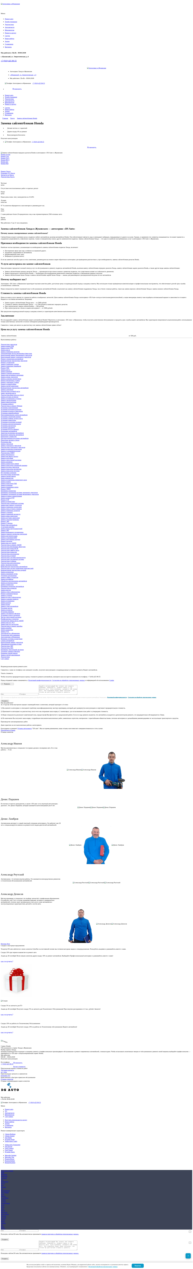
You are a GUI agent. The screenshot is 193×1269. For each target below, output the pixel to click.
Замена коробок (6, 628)
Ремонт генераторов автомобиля (12, 359)
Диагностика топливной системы (12, 559)
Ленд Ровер (5, 1192)
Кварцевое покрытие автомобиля (12, 435)
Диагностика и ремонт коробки (11, 626)
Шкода (3, 1196)
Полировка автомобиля (9, 431)
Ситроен (4, 1178)
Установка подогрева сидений (11, 422)
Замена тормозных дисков (10, 364)
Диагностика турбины (8, 561)
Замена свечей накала (8, 476)
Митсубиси (5, 1214)
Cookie (111, 680)
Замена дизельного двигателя (11, 445)
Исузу (3, 1183)
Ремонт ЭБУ (5, 521)
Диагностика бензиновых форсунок (13, 547)
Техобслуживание (11, 22)
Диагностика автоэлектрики (10, 563)
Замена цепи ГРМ (7, 348)
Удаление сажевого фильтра (10, 651)
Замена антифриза (7, 579)
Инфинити (4, 1182)
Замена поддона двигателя (10, 467)
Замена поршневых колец (9, 487)
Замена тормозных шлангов (10, 510)
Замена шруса (5, 370)
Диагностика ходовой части (10, 391)
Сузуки (3, 1201)
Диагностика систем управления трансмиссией (17, 568)
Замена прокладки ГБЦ (9, 483)
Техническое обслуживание (10, 635)
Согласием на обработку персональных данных (68, 680)
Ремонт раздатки (6, 541)
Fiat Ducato (8, 1146)
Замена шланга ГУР (7, 498)
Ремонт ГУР (5, 500)
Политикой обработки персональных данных (103, 1266)
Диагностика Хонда (7, 177)
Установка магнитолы (8, 426)
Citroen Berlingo (10, 1134)
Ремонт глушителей (7, 362)
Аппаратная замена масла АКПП (12, 621)
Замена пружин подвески (9, 397)
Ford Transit (9, 1150)
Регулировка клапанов (8, 473)
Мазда (3, 1210)
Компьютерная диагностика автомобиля (14, 388)
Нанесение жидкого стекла (10, 440)
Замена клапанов (6, 485)
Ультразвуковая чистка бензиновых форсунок (16, 353)
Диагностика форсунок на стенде (12, 395)
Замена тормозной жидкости (10, 514)
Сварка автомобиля (7, 640)
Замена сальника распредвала (11, 379)
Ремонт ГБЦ (5, 368)
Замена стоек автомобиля (9, 606)
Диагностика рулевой (8, 556)
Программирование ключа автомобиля (14, 415)
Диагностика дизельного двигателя (13, 447)
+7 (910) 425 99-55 (9, 61)
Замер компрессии (7, 478)
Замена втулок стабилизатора (11, 597)
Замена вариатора (7, 630)
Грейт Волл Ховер (7, 1171)
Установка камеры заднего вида (12, 418)
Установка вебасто (7, 404)
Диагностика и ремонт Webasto (11, 406)
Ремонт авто (9, 19)
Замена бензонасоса (7, 454)
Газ (2, 1189)
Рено (2, 1194)
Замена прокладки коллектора (11, 469)
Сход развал (5, 659)
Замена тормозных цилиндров (11, 507)
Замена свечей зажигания (9, 386)
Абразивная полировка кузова (11, 644)
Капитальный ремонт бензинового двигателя (16, 355)
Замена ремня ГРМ (7, 346)
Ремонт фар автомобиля (9, 525)
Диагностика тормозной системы (12, 503)
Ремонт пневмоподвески (9, 594)
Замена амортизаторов (8, 402)
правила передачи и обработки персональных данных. (60, 1234)
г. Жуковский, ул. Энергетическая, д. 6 (23, 75)
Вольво (3, 1187)
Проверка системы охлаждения (11, 639)
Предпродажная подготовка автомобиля (14, 438)
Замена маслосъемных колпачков (12, 375)
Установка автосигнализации (11, 424)
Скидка (7, 36)
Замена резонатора (7, 572)
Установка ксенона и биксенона (12, 411)
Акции (7, 41)
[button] (4, 944)
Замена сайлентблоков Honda (27, 118)
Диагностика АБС (7, 648)
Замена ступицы (6, 595)
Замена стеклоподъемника (10, 519)
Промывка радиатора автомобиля (12, 586)
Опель (3, 1219)
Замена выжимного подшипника (12, 532)
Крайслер (4, 1176)
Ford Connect (9, 1148)
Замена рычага (6, 603)
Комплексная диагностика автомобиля (14, 566)
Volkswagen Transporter (12, 1145)
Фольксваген (5, 1191)
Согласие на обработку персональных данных (104, 1169)
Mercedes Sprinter (10, 1155)
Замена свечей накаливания (10, 655)
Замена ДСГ (5, 631)
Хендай (3, 1218)
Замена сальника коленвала (10, 373)
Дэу (2, 1180)
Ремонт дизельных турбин (10, 382)
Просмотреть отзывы (8, 730)
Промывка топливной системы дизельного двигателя (19, 492)
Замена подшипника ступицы (11, 398)
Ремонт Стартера (6, 523)
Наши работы (9, 38)
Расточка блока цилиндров (10, 474)
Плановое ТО (5, 1075)
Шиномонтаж (9, 30)
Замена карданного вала (9, 536)
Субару (3, 1200)
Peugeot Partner (10, 1161)
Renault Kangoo (10, 1162)
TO (6, 1111)
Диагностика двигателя (9, 344)
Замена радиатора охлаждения (11, 449)
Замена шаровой (6, 371)
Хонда (12, 118)
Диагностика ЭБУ (7, 646)
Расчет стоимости (19, 1066)
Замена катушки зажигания (10, 518)
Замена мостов (6, 590)
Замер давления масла (8, 393)
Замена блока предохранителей (11, 529)
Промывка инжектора (8, 491)
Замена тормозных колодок (10, 352)
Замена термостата (7, 584)
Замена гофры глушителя (9, 577)
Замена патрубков (7, 458)
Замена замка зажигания (9, 516)
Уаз (2, 1225)
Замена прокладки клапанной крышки (14, 465)
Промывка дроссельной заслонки (12, 650)
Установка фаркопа (7, 612)
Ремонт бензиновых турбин (10, 380)
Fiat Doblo (8, 1138)
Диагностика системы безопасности (13, 557)
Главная (5, 118)
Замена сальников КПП (9, 538)
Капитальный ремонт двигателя (12, 642)
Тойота (3, 1223)
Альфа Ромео (5, 1203)
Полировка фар (6, 442)
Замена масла (5, 350)
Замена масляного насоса (9, 456)
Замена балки (5, 604)
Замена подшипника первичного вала (14, 480)
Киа (2, 1185)
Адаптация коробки (7, 527)
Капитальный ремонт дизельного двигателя (16, 357)
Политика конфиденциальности (78, 1169)
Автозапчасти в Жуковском (10, 633)
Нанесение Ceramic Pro (9, 436)
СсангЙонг (5, 1198)
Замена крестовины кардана (10, 539)
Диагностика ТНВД (7, 453)
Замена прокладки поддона (10, 471)
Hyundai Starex (10, 1152)
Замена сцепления (7, 389)
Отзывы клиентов (7, 1079)
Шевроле (4, 1174)
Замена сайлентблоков (8, 400)
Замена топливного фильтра (10, 613)
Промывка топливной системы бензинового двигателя (20, 494)
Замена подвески (6, 610)
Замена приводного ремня (10, 464)
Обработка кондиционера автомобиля (14, 581)
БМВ (2, 1172)
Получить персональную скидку (16, 1120)
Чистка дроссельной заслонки (11, 617)
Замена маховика (6, 462)
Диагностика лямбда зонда (10, 550)
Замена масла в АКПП (8, 543)
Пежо (3, 1221)
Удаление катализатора (9, 575)
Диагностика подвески (9, 588)
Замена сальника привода (9, 599)
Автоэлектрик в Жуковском (10, 637)
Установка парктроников (9, 408)
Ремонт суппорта (7, 512)
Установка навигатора (8, 420)
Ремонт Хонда (6, 171)
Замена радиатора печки (9, 583)
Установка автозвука (8, 427)
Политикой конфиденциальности (39, 680)
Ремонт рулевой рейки (8, 384)
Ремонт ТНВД (6, 489)
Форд (3, 1207)
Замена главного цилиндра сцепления (14, 534)
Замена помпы (6, 482)
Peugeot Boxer (9, 1159)
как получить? (7, 961)
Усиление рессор (6, 608)
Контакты (8, 47)
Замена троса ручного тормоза (11, 509)
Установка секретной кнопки (11, 417)
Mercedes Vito (9, 1157)
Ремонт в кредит (10, 33)
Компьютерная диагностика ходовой (13, 570)
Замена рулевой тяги (8, 501)
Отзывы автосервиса (24, 728)
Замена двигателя (7, 444)
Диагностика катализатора (10, 554)
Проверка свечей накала (9, 653)
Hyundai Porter (10, 1139)
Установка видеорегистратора (11, 409)
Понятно (138, 1266)
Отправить (5, 701)
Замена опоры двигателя (9, 377)
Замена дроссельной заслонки (11, 460)
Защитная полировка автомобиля (12, 433)
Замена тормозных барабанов (11, 366)
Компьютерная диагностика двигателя (14, 361)
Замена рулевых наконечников (11, 496)
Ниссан (3, 1216)
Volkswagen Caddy (11, 1141)
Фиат (2, 1227)
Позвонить (16, 89)
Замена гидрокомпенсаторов (10, 451)
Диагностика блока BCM (9, 548)
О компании (9, 44)
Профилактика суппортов (10, 619)
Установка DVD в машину (10, 429)
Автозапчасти (9, 27)
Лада (2, 1209)
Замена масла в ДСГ (8, 622)
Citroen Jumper (10, 1136)
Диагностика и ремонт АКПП (11, 545)
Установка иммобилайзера (10, 413)
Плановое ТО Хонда (8, 173)
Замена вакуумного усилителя (11, 505)
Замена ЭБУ (5, 530)
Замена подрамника (7, 601)
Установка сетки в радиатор (10, 615)
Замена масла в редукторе (9, 624)
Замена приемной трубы (9, 574)
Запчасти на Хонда (7, 175)
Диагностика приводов (9, 552)
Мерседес (4, 1212)
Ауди (2, 1205)
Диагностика (9, 24)
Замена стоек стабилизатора (10, 592)
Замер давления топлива (9, 565)
